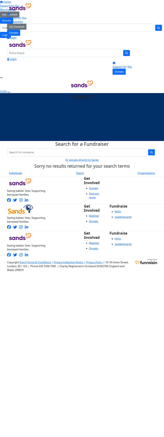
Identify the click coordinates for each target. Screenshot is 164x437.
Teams (80, 173)
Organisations (146, 173)
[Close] (8, 92)
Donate (13, 32)
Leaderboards (123, 217)
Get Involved (16, 26)
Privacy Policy (94, 262)
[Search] (126, 53)
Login (13, 37)
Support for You (16, 18)
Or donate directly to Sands (82, 160)
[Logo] (20, 6)
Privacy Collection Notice (68, 262)
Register (94, 216)
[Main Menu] (1, 77)
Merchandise (15, 21)
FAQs (118, 211)
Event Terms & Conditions (35, 262)
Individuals (15, 173)
